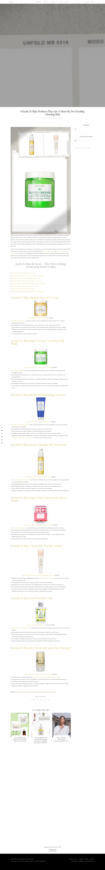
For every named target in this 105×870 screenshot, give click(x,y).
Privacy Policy (73, 859)
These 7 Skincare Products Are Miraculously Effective (61, 739)
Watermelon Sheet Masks (19, 528)
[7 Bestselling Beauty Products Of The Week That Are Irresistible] (20, 725)
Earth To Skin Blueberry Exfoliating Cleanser (26, 278)
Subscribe (87, 1)
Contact (81, 859)
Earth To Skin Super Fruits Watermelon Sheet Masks (28, 283)
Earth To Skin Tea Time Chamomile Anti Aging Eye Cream (38, 575)
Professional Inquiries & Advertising (22, 859)
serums (51, 251)
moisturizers (59, 251)
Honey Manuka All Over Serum (21, 480)
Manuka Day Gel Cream (18, 321)
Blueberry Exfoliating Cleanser (20, 424)
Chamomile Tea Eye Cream (47, 578)
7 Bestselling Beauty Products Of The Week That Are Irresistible (20, 739)
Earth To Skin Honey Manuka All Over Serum (26, 281)
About (67, 1)
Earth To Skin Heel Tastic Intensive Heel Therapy (27, 291)
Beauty (45, 1)
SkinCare (60, 118)
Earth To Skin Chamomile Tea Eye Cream (25, 286)
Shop (61, 1)
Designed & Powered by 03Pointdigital (82, 861)
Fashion (38, 1)
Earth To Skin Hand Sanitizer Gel (22, 289)
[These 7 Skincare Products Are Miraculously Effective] (61, 725)
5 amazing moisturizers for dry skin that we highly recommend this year (36, 692)
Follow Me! (52, 851)
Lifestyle (54, 1)
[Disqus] (52, 775)
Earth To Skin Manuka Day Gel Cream (24, 273)
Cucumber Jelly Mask (18, 370)
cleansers (45, 251)
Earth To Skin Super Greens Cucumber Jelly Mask (27, 276)
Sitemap (91, 859)
